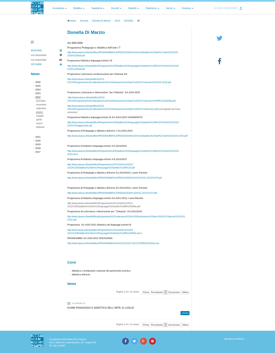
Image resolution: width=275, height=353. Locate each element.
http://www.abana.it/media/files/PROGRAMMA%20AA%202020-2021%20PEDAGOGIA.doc (113, 243)
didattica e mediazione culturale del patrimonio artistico (101, 271)
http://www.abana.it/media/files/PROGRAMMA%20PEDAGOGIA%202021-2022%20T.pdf (112, 193)
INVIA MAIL (36, 50)
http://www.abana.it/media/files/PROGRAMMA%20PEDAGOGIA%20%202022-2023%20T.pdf (114, 177)
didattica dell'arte (81, 274)
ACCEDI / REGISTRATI (226, 8)
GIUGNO (128, 20)
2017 (38, 152)
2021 (38, 137)
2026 (38, 82)
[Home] (37, 8)
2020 (38, 140)
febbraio (40, 127)
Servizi (169, 8)
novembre (41, 104)
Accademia (59, 8)
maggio (40, 116)
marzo (39, 123)
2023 (38, 93)
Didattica (78, 8)
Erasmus (187, 8)
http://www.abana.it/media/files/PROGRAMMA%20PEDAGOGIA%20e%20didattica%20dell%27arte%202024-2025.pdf (127, 136)
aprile (39, 119)
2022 (117, 20)
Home (73, 20)
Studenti (132, 8)
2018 (38, 148)
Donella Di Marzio (101, 20)
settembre (41, 108)
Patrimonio (151, 8)
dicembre (41, 101)
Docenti (115, 8)
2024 (38, 89)
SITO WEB (36, 64)
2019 (38, 144)
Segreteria (97, 8)
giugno (39, 112)
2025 (38, 86)
